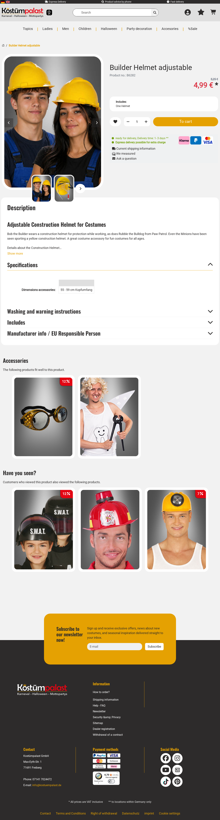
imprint (149, 813)
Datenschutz (130, 813)
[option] (52, 121)
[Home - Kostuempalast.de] (42, 690)
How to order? (101, 692)
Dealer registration (104, 729)
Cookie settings (169, 813)
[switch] (111, 781)
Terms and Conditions (71, 813)
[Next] (80, 188)
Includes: (121, 101)
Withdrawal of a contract (108, 734)
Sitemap (98, 723)
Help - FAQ (99, 705)
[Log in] (187, 12)
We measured (125, 153)
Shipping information (106, 699)
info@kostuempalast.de (46, 785)
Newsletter (99, 711)
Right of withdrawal (104, 813)
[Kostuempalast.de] (22, 12)
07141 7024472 (42, 779)
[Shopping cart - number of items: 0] (213, 12)
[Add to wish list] (115, 121)
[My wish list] (201, 12)
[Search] (155, 12)
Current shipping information (135, 148)
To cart (185, 121)
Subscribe (154, 646)
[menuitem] (3, 2)
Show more (15, 253)
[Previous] (25, 188)
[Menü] (118, 773)
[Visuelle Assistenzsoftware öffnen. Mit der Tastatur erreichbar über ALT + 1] (47, 12)
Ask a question (126, 158)
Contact (45, 813)
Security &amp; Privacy (107, 717)
